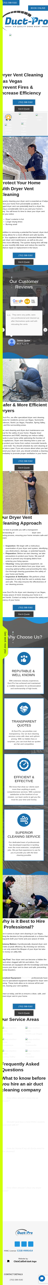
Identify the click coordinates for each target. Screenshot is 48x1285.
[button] (24, 32)
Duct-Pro (26, 978)
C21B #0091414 (25, 1251)
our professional (23, 532)
